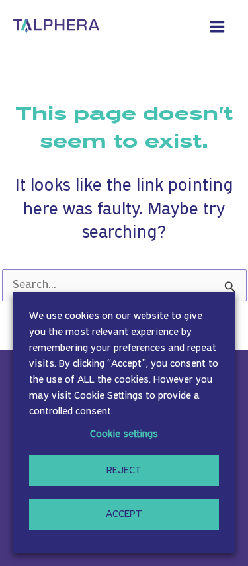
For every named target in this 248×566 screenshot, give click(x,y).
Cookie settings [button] (124, 434)
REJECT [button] (124, 470)
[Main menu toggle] (217, 26)
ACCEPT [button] (124, 514)
